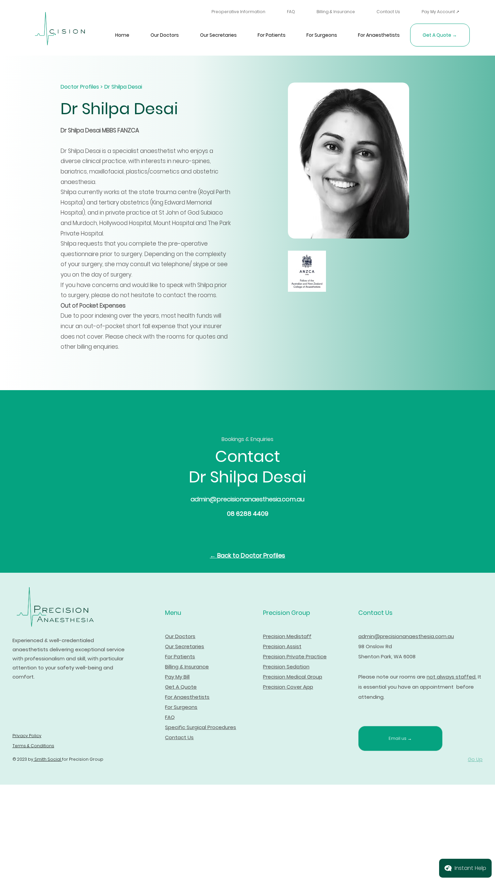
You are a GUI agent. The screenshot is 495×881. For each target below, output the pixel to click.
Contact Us (179, 737)
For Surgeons (181, 707)
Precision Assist (282, 646)
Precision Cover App (288, 686)
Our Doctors (180, 636)
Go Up (475, 759)
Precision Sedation (286, 666)
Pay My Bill (177, 676)
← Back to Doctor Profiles (247, 555)
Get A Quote (181, 686)
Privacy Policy (26, 735)
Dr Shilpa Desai (123, 87)
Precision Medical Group (292, 676)
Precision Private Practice (295, 656)
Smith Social (47, 759)
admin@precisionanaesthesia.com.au (247, 499)
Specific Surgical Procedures (200, 727)
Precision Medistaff (287, 636)
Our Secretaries (184, 646)
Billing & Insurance (187, 666)
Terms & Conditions (33, 746)
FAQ (170, 717)
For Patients (180, 656)
